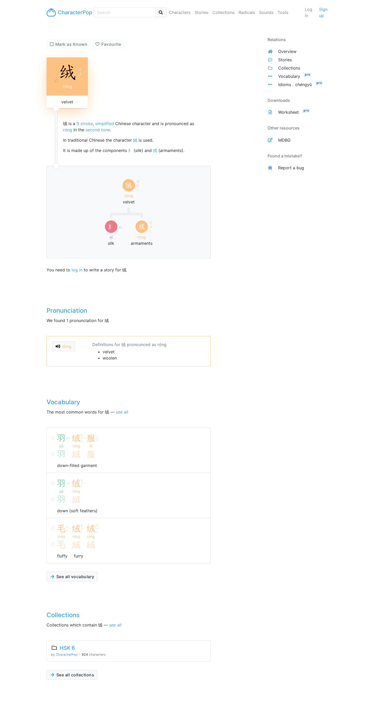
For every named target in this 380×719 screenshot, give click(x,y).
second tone (98, 129)
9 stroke (85, 123)
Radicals (247, 12)
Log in (308, 12)
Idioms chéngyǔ (295, 84)
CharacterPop (73, 12)
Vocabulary (289, 76)
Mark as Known (71, 44)
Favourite (111, 44)
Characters (180, 12)
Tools (283, 12)
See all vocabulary (74, 576)
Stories (201, 12)
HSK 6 (67, 648)
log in (77, 269)
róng (67, 129)
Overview (287, 51)
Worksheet (288, 112)
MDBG (284, 140)
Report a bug (291, 167)
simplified (104, 123)
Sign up (323, 12)
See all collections (74, 674)
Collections (223, 12)
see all (122, 412)
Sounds (266, 12)
